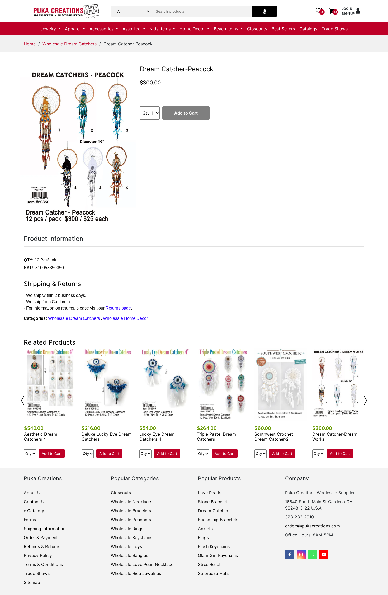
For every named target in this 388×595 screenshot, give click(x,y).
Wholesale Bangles (129, 555)
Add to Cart (186, 113)
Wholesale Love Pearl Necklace (142, 564)
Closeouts (257, 28)
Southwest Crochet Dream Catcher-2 (273, 436)
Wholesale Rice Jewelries (136, 573)
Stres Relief (209, 564)
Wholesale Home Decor (125, 318)
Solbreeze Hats (213, 573)
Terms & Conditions (43, 564)
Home (30, 43)
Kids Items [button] (161, 28)
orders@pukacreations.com (312, 526)
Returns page (118, 308)
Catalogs (308, 28)
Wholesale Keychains (131, 537)
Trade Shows (335, 28)
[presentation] (22, 400)
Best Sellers (283, 28)
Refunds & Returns (42, 546)
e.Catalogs (34, 510)
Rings (203, 537)
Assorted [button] (132, 28)
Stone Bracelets (213, 501)
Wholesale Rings (127, 528)
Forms (30, 519)
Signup (348, 13)
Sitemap (32, 582)
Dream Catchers (214, 510)
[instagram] (301, 554)
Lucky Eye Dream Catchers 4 (156, 436)
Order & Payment (41, 537)
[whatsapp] (312, 554)
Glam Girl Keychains (218, 555)
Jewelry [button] (48, 28)
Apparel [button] (73, 28)
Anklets (205, 528)
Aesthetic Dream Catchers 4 (40, 436)
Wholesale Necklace (131, 501)
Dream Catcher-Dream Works (334, 436)
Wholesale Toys (126, 546)
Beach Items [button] (226, 28)
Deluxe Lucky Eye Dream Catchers (107, 436)
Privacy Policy (38, 555)
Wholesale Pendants (131, 519)
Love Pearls (209, 492)
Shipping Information (44, 528)
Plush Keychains (214, 546)
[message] (323, 554)
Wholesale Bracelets (131, 510)
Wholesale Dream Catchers (69, 43)
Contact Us (35, 501)
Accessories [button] (102, 28)
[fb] (289, 554)
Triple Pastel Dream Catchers (216, 436)
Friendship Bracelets (218, 519)
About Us (33, 492)
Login (347, 9)
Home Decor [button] (192, 28)
